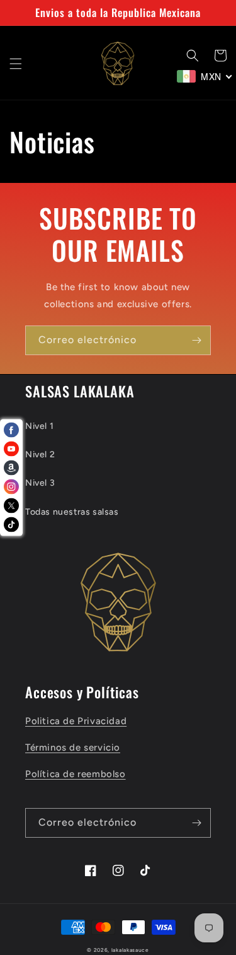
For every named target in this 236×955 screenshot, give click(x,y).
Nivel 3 (40, 483)
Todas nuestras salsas (72, 512)
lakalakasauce (130, 950)
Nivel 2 (40, 454)
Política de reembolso (75, 774)
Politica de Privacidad (75, 721)
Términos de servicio (72, 747)
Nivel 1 (39, 426)
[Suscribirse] (196, 340)
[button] (16, 64)
